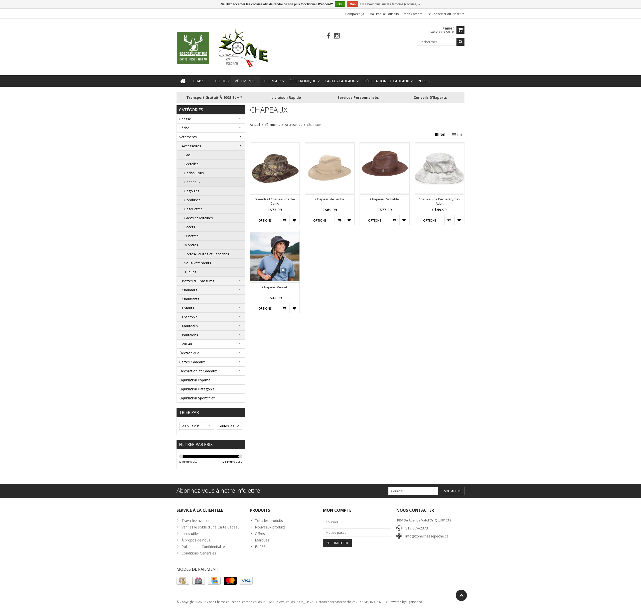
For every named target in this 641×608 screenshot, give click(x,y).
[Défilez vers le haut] (461, 595)
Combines (192, 200)
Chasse (199, 81)
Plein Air (272, 81)
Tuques (190, 272)
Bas (187, 155)
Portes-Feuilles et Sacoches (206, 254)
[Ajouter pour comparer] (284, 220)
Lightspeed (414, 602)
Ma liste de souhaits (384, 14)
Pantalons (190, 335)
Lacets (189, 227)
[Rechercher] (460, 42)
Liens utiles (191, 533)
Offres (260, 533)
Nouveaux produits (270, 527)
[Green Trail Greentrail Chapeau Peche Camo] (274, 145)
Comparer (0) (354, 14)
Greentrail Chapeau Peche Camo (274, 201)
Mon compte (413, 14)
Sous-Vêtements (197, 263)
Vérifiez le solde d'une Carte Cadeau (211, 527)
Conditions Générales (199, 553)
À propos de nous (196, 540)
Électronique (302, 81)
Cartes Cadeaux (340, 81)
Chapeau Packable (384, 199)
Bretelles (191, 164)
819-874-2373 (416, 528)
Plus (422, 81)
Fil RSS (260, 546)
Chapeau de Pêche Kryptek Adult (439, 201)
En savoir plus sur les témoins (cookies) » (390, 4)
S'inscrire (458, 14)
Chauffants (190, 299)
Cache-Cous (194, 173)
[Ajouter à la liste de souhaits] (294, 220)
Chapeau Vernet (274, 287)
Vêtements (245, 81)
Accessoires (191, 146)
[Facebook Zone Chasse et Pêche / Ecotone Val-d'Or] (329, 36)
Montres (191, 245)
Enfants (188, 308)
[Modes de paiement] (183, 581)
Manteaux (190, 326)
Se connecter (437, 14)
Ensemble (190, 317)
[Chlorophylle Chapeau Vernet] (274, 233)
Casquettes (193, 209)
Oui (340, 4)
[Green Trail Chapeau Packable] (384, 145)
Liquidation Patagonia (197, 389)
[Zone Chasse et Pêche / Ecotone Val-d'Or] (223, 48)
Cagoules (191, 191)
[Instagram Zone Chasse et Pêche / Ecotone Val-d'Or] (337, 36)
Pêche (220, 81)
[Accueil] (183, 81)
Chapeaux (192, 182)
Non (353, 4)
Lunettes (191, 236)
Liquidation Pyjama (194, 380)
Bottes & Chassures (198, 281)
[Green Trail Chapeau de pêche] (329, 145)
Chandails (189, 290)
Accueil (255, 125)
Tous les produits (269, 520)
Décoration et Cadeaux (386, 81)
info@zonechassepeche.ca (426, 536)
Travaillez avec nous (198, 520)
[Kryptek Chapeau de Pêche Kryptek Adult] (439, 145)
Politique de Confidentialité (203, 546)
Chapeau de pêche (329, 199)
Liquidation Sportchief (197, 398)
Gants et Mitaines (198, 218)
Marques (262, 540)
